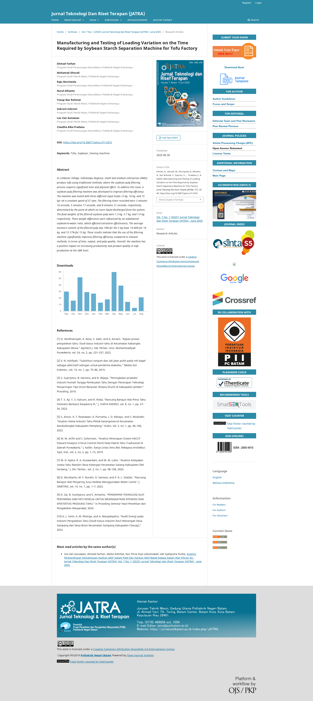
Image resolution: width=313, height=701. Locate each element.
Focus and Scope (223, 104)
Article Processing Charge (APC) (233, 143)
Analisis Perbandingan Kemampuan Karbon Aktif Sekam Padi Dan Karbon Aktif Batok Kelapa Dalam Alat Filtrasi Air (130, 555)
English (217, 477)
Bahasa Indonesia (223, 483)
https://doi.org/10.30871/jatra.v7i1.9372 (87, 142)
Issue (93, 20)
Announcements (137, 20)
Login (258, 2)
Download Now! (234, 67)
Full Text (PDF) (170, 137)
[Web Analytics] (63, 661)
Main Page (219, 175)
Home (55, 20)
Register (246, 2)
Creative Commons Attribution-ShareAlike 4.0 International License (133, 649)
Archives (72, 31)
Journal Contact (162, 20)
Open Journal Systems (140, 655)
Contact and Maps (224, 170)
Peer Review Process (225, 126)
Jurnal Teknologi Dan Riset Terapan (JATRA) (98, 13)
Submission (112, 20)
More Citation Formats (171, 199)
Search (254, 20)
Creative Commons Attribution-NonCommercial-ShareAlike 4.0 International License (177, 261)
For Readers (219, 504)
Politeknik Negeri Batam (96, 655)
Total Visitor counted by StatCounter (92, 661)
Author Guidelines (224, 98)
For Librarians (220, 515)
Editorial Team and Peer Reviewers (234, 120)
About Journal (73, 20)
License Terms (222, 153)
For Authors (219, 510)
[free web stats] (220, 423)
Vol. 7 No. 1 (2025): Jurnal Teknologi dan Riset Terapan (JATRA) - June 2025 (121, 31)
